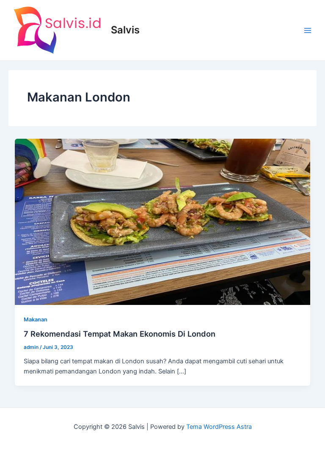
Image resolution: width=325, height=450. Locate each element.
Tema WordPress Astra (219, 427)
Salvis (125, 30)
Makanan (35, 319)
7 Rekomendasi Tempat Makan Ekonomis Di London (119, 333)
